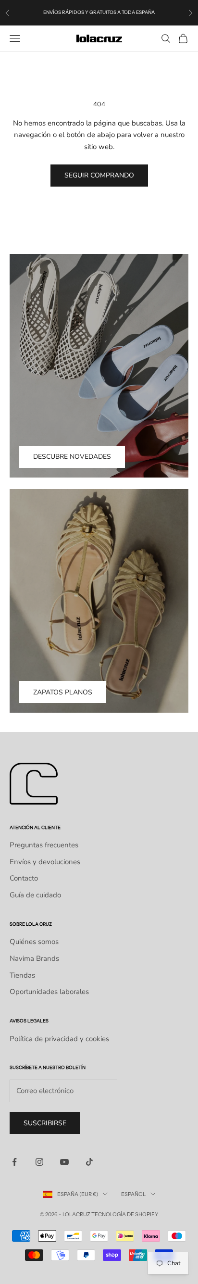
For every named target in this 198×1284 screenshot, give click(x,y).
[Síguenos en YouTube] (64, 1162)
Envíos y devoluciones (45, 862)
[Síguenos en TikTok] (89, 1162)
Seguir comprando (99, 175)
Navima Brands (34, 958)
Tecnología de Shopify (124, 1214)
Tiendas (22, 975)
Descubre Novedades (72, 456)
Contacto (24, 878)
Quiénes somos (34, 941)
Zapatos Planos (62, 692)
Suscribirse (45, 1123)
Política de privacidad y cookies (59, 1039)
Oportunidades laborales (49, 991)
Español (133, 1194)
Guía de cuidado (35, 895)
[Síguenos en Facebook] (14, 1162)
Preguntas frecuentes (44, 845)
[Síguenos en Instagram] (39, 1162)
